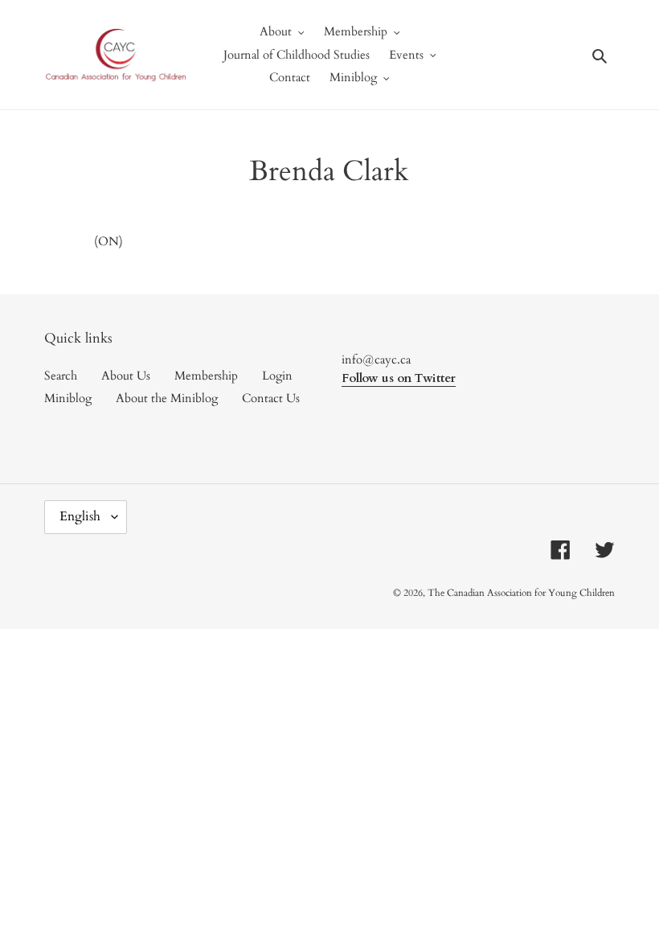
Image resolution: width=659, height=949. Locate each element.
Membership (206, 376)
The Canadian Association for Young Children (521, 592)
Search (60, 376)
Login (277, 376)
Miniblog (68, 398)
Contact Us (271, 398)
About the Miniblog (167, 398)
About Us (125, 376)
